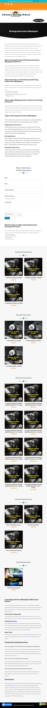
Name (6, 177)
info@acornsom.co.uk (41, 9)
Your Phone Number (9, 189)
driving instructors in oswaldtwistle (17, 623)
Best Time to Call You (10, 196)
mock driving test (27, 634)
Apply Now (36, 1)
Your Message (8, 202)
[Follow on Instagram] (9, 4)
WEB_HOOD (31, 705)
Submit (7, 218)
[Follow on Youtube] (11, 4)
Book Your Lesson (39, 20)
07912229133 (32, 9)
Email (6, 183)
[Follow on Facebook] (6, 4)
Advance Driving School (14, 687)
